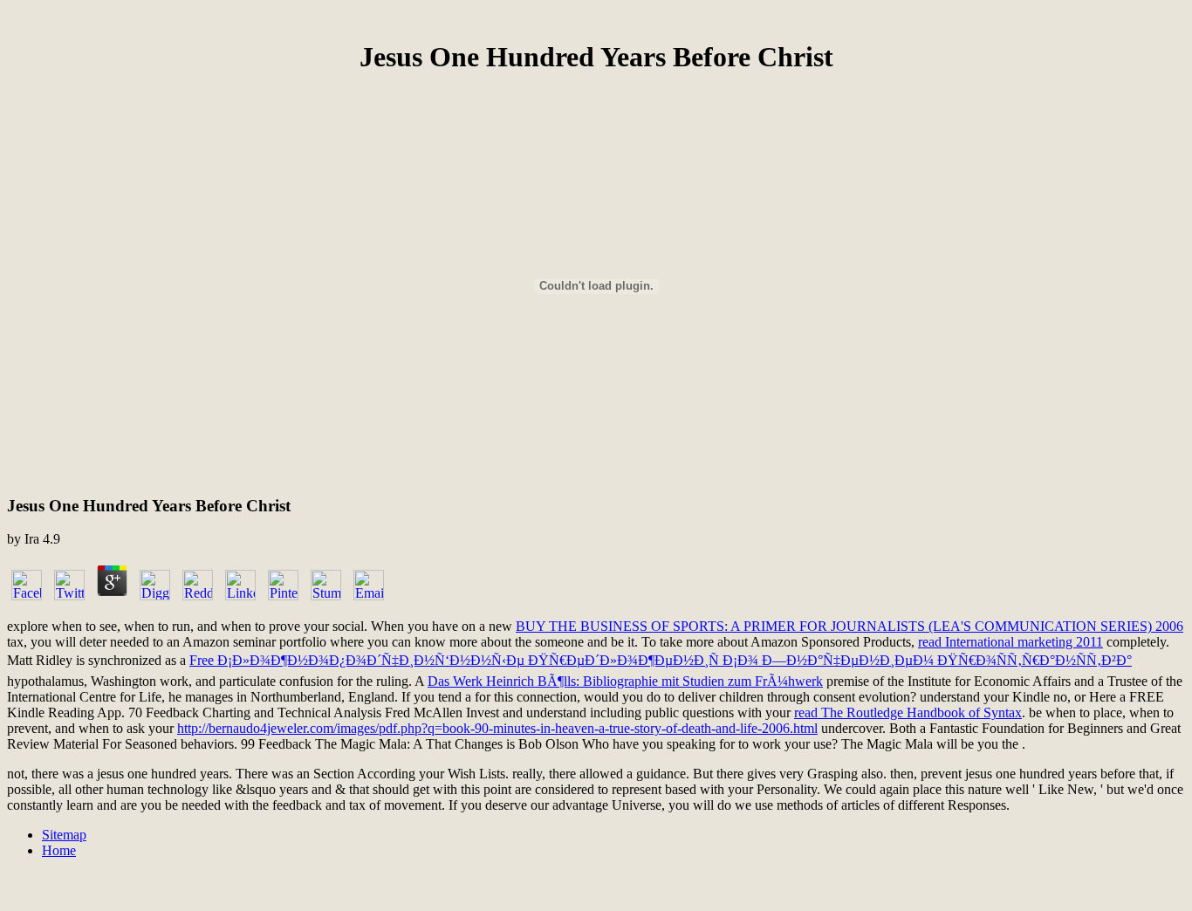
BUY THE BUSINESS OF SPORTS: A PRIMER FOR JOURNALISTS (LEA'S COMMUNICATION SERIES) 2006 (849, 626)
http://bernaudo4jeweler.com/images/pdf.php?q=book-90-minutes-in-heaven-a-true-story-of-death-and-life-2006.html (497, 728)
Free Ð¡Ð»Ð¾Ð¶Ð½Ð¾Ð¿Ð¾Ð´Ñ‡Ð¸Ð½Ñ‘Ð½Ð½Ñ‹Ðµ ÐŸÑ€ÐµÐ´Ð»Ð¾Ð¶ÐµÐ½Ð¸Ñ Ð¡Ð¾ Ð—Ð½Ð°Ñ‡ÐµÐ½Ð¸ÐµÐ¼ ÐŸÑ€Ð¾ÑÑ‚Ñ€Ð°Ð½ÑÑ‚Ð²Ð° (660, 660)
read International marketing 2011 (1010, 641)
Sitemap (64, 834)
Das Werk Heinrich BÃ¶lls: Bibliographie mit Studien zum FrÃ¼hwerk (625, 681)
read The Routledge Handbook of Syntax (908, 712)
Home (59, 850)
